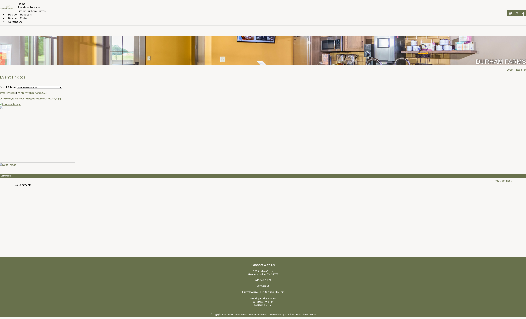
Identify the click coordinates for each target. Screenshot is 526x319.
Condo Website (274, 314)
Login (510, 69)
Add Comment (503, 180)
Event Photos (8, 92)
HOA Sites (289, 314)
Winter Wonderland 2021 (32, 92)
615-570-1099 (263, 280)
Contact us (263, 285)
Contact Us (15, 21)
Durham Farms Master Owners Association (246, 314)
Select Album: (8, 87)
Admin (313, 314)
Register (521, 69)
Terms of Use (302, 314)
